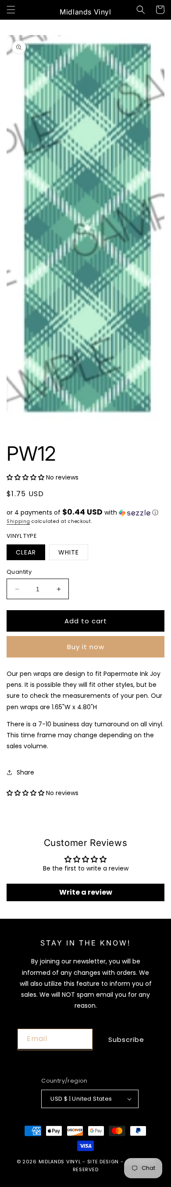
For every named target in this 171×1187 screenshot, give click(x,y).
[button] (11, 9)
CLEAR (26, 552)
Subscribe (126, 1039)
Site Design (103, 1161)
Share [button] (25, 772)
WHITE (68, 552)
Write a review (85, 892)
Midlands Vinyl (60, 1161)
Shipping (18, 521)
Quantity (19, 572)
